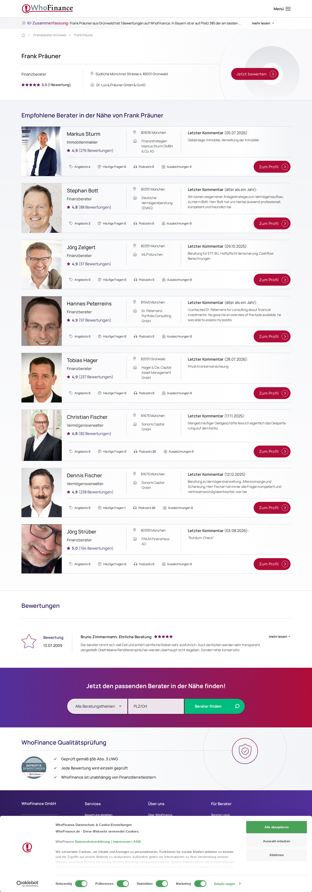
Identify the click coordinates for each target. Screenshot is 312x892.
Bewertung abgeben (98, 815)
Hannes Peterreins (89, 303)
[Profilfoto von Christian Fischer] (41, 435)
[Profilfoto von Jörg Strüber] (41, 548)
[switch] (123, 883)
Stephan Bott (82, 190)
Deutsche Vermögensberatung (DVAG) (157, 202)
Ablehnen (276, 855)
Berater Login (220, 815)
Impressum (122, 841)
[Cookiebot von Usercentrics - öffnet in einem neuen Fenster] (27, 884)
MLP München (152, 254)
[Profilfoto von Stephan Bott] (41, 208)
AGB (137, 841)
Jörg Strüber (81, 531)
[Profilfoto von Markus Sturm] (41, 151)
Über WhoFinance (160, 815)
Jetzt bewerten (252, 73)
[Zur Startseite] (23, 35)
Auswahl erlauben (276, 841)
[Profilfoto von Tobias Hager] (41, 377)
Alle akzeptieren (276, 827)
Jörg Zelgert (81, 247)
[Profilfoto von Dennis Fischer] (41, 492)
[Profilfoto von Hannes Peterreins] (41, 321)
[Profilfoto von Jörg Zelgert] (41, 264)
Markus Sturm (83, 133)
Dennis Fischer (84, 475)
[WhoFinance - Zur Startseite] (47, 8)
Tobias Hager (82, 360)
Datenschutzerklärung (92, 841)
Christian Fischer (87, 416)
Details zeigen (224, 883)
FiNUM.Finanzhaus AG (155, 541)
